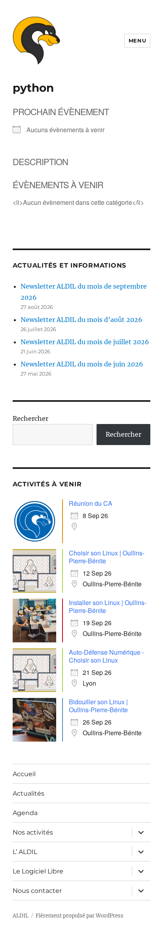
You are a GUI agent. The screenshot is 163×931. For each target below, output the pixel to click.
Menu (137, 40)
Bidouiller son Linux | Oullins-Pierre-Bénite (98, 705)
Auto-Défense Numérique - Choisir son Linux (106, 656)
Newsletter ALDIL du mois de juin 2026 (82, 364)
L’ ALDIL (25, 852)
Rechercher (30, 418)
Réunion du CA (90, 503)
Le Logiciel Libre (38, 871)
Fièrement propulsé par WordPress (79, 915)
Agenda (25, 813)
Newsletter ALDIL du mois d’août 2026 (81, 320)
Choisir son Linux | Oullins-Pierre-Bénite (106, 556)
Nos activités (33, 832)
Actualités (28, 793)
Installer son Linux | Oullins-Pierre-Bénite (107, 606)
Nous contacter (37, 890)
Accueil (24, 774)
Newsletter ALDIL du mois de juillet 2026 (85, 342)
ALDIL (20, 915)
